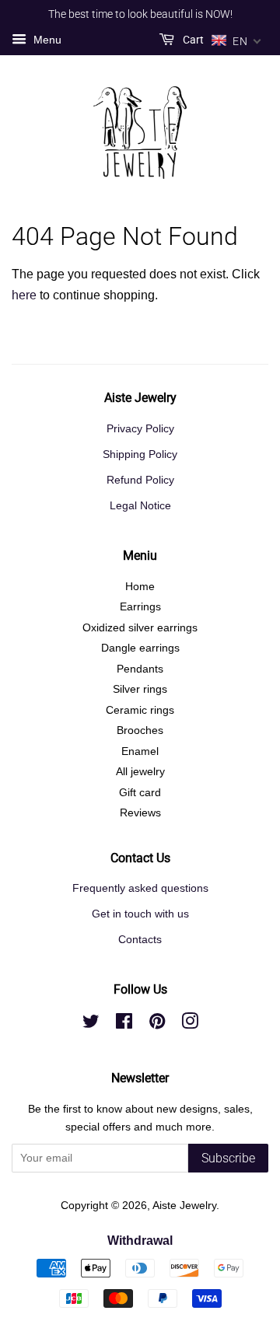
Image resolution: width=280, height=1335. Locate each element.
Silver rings (140, 689)
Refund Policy (140, 480)
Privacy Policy (140, 429)
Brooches (140, 730)
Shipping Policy (140, 454)
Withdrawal (140, 1240)
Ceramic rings (140, 710)
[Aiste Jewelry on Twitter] (91, 1024)
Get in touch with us (140, 914)
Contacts (140, 939)
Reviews (140, 813)
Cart (192, 39)
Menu (45, 39)
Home (140, 586)
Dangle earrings (140, 648)
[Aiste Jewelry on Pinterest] (157, 1024)
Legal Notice (140, 506)
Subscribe (228, 1158)
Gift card (140, 793)
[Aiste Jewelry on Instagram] (189, 1024)
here (24, 295)
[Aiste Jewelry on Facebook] (124, 1024)
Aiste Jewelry (184, 1205)
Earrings (140, 607)
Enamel (140, 751)
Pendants (140, 669)
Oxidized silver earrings (140, 628)
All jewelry (140, 772)
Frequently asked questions (140, 888)
